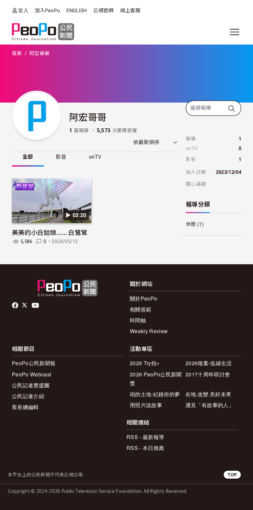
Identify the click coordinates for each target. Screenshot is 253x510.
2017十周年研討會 (207, 374)
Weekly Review (149, 331)
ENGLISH (77, 11)
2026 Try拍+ (144, 363)
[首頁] (43, 32)
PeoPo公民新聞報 (33, 363)
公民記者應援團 (30, 385)
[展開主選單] (234, 32)
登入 (23, 10)
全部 (27, 157)
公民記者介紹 (28, 396)
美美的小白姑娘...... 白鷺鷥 (49, 232)
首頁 (17, 53)
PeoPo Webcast (31, 374)
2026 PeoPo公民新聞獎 (156, 378)
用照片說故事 (146, 405)
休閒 (191, 224)
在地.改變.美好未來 (208, 394)
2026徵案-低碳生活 (208, 363)
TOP (232, 474)
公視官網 (103, 11)
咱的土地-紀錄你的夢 (155, 394)
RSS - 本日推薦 (145, 448)
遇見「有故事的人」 (209, 405)
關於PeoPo (143, 298)
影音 (61, 157)
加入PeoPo (47, 11)
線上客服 (130, 11)
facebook (15, 305)
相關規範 (140, 309)
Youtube (36, 305)
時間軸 (138, 320)
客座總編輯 (25, 407)
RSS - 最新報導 (145, 437)
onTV (95, 157)
